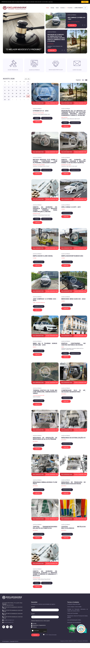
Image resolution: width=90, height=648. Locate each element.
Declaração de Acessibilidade (74, 622)
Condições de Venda (47, 118)
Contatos (62, 7)
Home (47, 7)
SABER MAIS (72, 25)
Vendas (52, 7)
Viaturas (35, 627)
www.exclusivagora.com (8, 622)
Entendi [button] (84, 1)
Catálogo (37, 118)
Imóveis (34, 623)
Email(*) (33, 613)
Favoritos (70, 7)
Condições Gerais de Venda (73, 604)
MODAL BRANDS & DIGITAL (71, 641)
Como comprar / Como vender (74, 606)
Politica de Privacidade (72, 613)
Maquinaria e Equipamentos (39, 625)
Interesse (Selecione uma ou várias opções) (40, 620)
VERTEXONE (85, 641)
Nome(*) (33, 606)
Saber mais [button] (50, 1)
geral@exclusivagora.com (9, 620)
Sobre (57, 7)
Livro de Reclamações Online (74, 620)
